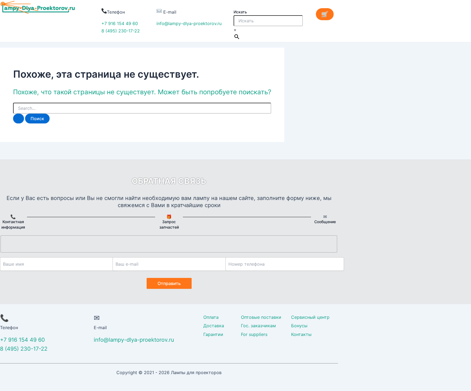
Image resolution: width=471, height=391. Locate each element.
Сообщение (325, 221)
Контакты (301, 334)
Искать (240, 12)
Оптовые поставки (261, 317)
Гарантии (213, 334)
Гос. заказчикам (258, 325)
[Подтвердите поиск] (18, 118)
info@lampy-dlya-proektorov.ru (189, 23)
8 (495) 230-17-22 (120, 31)
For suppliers (254, 334)
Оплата (211, 317)
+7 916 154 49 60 (119, 23)
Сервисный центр (310, 317)
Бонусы (299, 325)
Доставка (213, 325)
